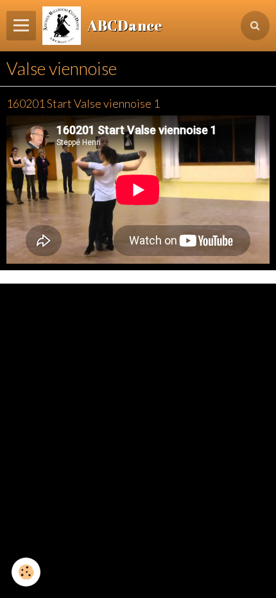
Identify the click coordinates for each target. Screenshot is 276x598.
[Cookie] (26, 572)
